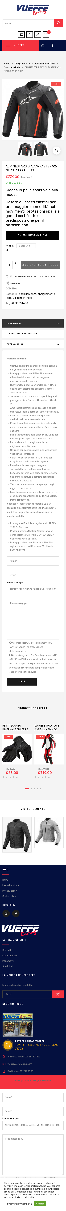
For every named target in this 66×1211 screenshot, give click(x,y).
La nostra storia (10, 885)
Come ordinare (9, 955)
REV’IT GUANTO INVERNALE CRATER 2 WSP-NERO (15, 729)
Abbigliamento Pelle (44, 63)
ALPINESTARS (19, 303)
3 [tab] (34, 788)
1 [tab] (27, 788)
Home (7, 63)
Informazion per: (15, 582)
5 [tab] (40, 788)
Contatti (7, 950)
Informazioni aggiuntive (22, 334)
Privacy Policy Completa (19, 1203)
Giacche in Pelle (12, 67)
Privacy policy (9, 891)
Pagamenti (8, 961)
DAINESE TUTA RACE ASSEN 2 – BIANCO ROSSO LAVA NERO (46, 729)
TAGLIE (10, 246)
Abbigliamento (22, 63)
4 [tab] (37, 788)
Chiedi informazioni (32, 235)
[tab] (33, 323)
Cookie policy (9, 896)
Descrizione (14, 323)
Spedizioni (7, 966)
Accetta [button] (40, 1204)
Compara (15, 283)
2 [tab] (31, 788)
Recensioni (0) (16, 344)
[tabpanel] (17, 748)
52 (7, 250)
